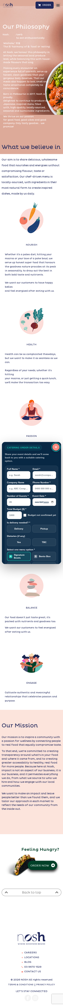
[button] (58, 5)
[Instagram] (35, 998)
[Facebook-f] (28, 998)
